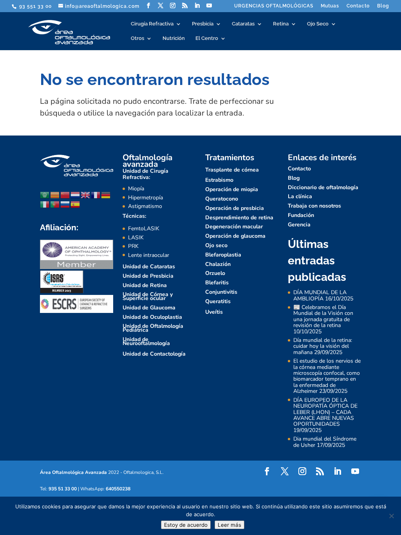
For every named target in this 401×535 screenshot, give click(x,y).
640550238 (118, 489)
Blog (383, 6)
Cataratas (243, 24)
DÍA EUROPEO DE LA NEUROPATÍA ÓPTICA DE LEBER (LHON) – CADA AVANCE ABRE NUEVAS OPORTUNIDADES (325, 412)
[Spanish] (75, 204)
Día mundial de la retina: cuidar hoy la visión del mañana (322, 346)
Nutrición (174, 38)
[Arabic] (45, 194)
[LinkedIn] (197, 6)
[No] (391, 516)
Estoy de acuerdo (186, 525)
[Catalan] (55, 194)
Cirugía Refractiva (152, 24)
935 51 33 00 (63, 489)
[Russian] (65, 204)
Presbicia (202, 24)
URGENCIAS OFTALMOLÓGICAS (273, 6)
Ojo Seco (318, 24)
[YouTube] (209, 6)
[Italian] (45, 204)
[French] (96, 194)
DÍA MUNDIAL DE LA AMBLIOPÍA (320, 295)
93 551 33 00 (35, 6)
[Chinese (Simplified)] (65, 194)
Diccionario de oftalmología (323, 187)
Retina (281, 24)
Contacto (358, 6)
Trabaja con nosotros (314, 206)
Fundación (301, 215)
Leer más (229, 525)
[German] (106, 194)
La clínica (300, 196)
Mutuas (330, 6)
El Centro (206, 38)
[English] (86, 194)
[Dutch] (75, 194)
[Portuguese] (55, 204)
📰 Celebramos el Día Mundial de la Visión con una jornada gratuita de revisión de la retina (323, 316)
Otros (137, 38)
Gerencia (299, 224)
